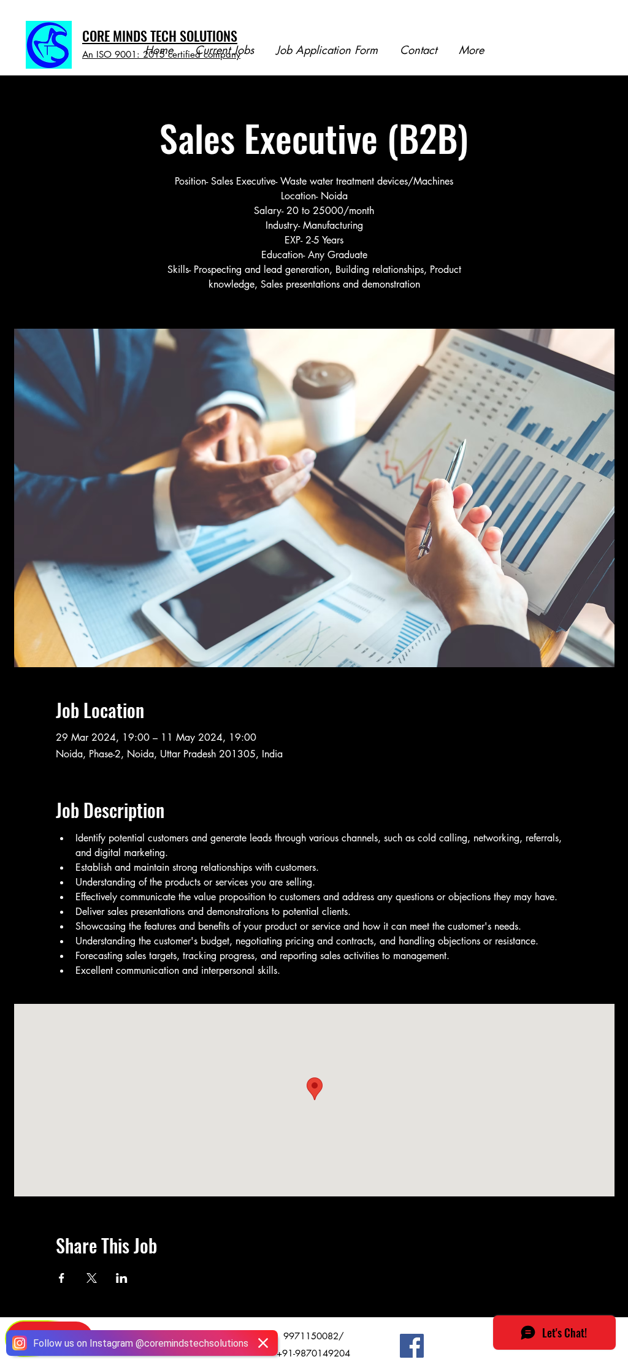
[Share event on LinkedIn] (122, 1278)
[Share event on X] (92, 1278)
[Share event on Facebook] (61, 1278)
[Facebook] (412, 1346)
